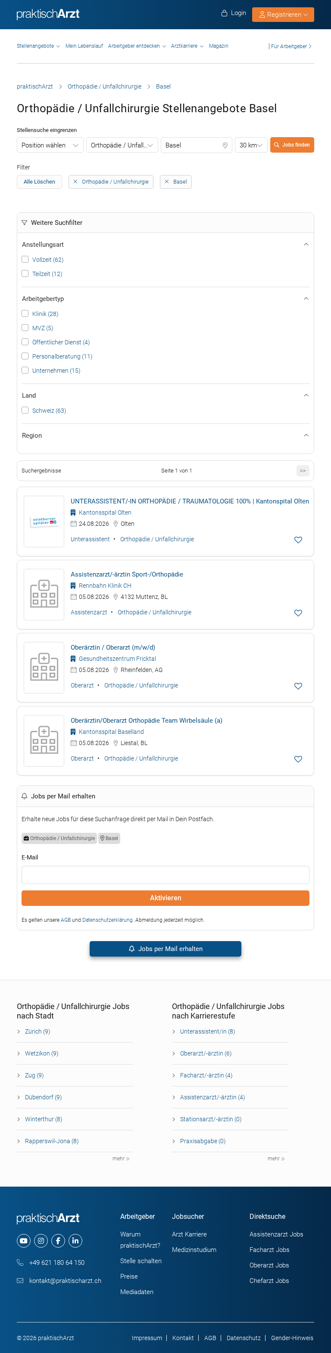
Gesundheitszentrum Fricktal (117, 658)
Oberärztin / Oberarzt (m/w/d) (113, 647)
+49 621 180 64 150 (56, 1263)
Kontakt (183, 1338)
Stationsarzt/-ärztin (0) (211, 1119)
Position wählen (44, 145)
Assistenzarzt (89, 612)
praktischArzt (35, 86)
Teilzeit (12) (47, 273)
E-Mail (30, 857)
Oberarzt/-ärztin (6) (206, 1053)
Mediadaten (136, 1292)
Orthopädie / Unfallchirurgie (104, 86)
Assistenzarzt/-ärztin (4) (212, 1097)
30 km (248, 145)
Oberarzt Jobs (269, 1265)
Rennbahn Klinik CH (104, 585)
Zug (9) (34, 1075)
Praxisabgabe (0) (203, 1141)
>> (303, 470)
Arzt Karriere (189, 1234)
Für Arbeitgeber (289, 46)
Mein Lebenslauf (84, 46)
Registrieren (284, 14)
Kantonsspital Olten (104, 512)
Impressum (147, 1338)
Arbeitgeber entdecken (134, 46)
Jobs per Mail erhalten (170, 949)
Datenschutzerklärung (107, 920)
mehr (119, 1159)
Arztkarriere (184, 46)
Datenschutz (244, 1338)
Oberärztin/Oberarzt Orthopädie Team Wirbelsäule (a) (146, 720)
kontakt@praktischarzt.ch (64, 1281)
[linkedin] (75, 1241)
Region (32, 435)
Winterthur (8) (43, 1119)
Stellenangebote (35, 46)
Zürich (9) (37, 1031)
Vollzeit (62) (48, 259)
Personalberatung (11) (62, 356)
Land (29, 395)
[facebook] (58, 1241)
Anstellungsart (43, 245)
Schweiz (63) (49, 410)
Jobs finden (296, 145)
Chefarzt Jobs (269, 1281)
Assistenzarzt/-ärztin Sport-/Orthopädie (127, 574)
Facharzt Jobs (270, 1250)
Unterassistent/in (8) (207, 1031)
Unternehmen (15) (56, 370)
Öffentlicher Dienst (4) (61, 342)
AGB (66, 920)
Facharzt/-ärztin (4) (206, 1075)
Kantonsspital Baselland (111, 731)
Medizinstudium (194, 1250)
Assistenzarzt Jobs (276, 1234)
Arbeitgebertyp (43, 299)
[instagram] (41, 1241)
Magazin (218, 46)
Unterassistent (90, 539)
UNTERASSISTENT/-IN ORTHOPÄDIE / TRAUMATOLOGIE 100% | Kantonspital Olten (190, 501)
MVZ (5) (42, 328)
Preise (129, 1276)
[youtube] (24, 1241)
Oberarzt (82, 685)
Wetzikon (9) (42, 1053)
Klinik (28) (45, 313)
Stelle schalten (141, 1261)
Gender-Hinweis (292, 1338)
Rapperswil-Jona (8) (52, 1141)
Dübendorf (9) (43, 1097)
